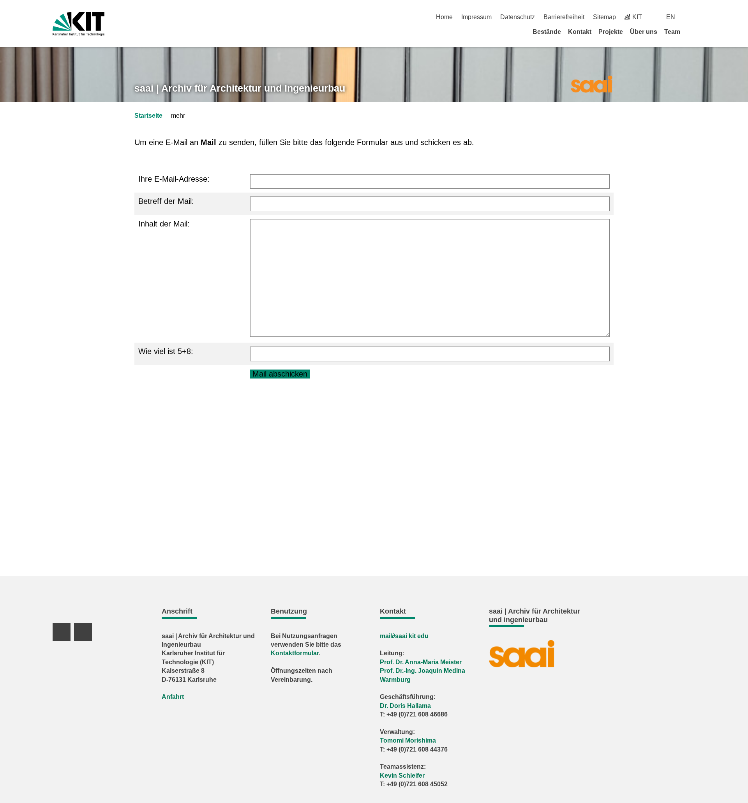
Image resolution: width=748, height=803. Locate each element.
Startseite (148, 115)
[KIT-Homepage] (78, 24)
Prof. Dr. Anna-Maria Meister (421, 662)
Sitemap (604, 17)
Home (444, 17)
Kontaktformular (295, 653)
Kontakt (579, 31)
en (670, 17)
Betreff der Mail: (166, 201)
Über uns (643, 31)
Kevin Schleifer (402, 775)
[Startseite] (692, 31)
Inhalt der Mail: (164, 223)
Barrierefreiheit (563, 17)
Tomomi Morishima (408, 740)
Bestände (547, 31)
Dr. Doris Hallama (405, 705)
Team (672, 31)
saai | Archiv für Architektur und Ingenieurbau (239, 88)
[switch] (692, 17)
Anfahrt (173, 696)
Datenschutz (517, 17)
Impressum (476, 17)
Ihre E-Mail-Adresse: (174, 179)
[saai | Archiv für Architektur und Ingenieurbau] (591, 83)
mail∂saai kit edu (404, 636)
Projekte (610, 31)
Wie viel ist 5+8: (165, 351)
